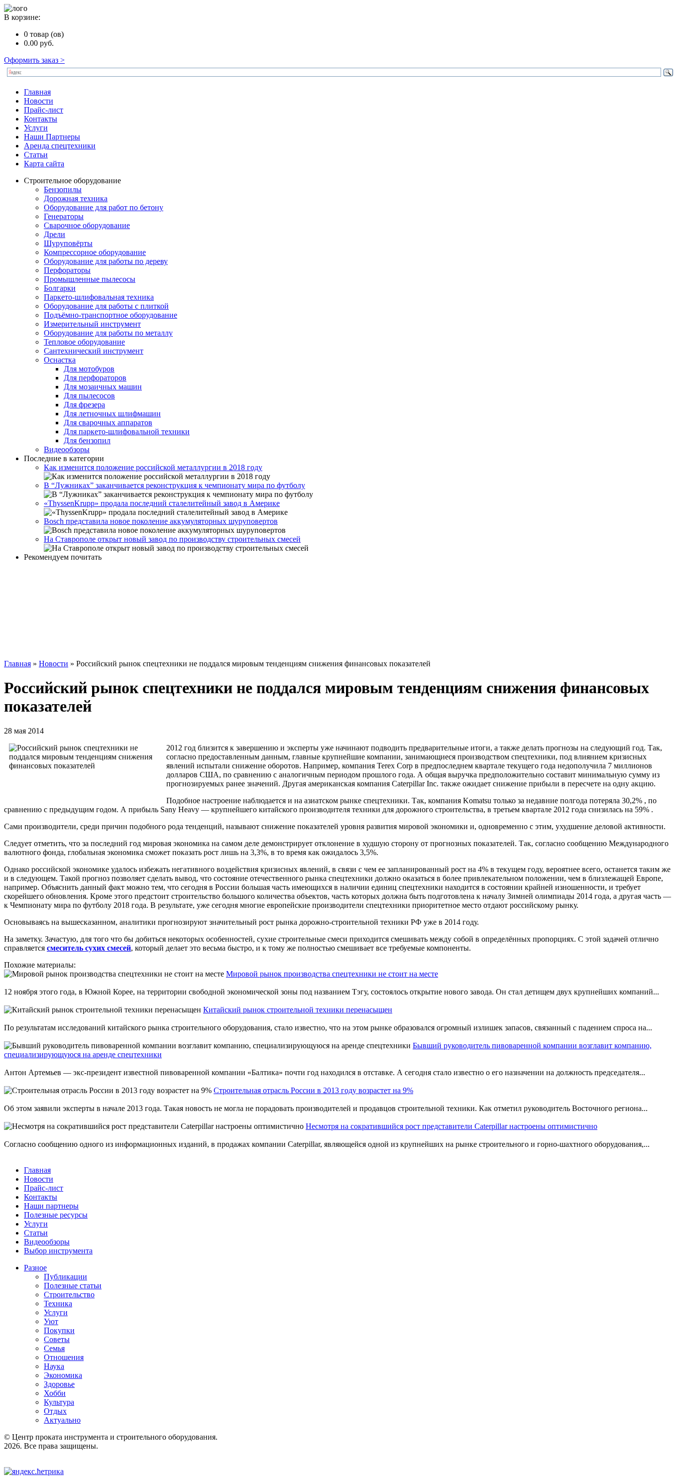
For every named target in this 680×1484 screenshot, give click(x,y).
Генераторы (64, 216)
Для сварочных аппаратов (108, 422)
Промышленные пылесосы (89, 279)
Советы (57, 1339)
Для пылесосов (89, 395)
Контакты (40, 119)
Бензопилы (63, 189)
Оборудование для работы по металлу (108, 333)
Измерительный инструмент (92, 324)
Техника (58, 1303)
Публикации (65, 1276)
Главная (37, 92)
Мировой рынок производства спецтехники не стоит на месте (332, 974)
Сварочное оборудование (87, 225)
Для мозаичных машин (103, 386)
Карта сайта (44, 163)
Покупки (59, 1330)
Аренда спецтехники (60, 145)
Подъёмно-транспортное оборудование (110, 315)
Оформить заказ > (34, 60)
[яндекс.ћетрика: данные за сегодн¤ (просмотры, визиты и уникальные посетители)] (34, 1471)
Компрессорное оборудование (95, 252)
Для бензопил (87, 440)
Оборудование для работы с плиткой (106, 306)
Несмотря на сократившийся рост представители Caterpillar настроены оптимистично (451, 1126)
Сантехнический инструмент (93, 351)
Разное (35, 1267)
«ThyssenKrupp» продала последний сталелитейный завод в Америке (162, 503)
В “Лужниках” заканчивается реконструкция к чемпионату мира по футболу (174, 485)
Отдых (55, 1411)
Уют (51, 1321)
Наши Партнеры (52, 136)
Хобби (55, 1393)
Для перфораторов (95, 377)
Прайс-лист (43, 110)
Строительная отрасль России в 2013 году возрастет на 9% (313, 1090)
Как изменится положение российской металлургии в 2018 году (153, 467)
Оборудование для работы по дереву (106, 261)
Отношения (64, 1357)
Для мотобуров (89, 369)
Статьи (36, 154)
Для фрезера (84, 404)
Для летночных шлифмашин (112, 413)
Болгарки (60, 288)
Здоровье (59, 1384)
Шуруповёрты (68, 243)
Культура (59, 1402)
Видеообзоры (67, 449)
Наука (54, 1366)
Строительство (69, 1294)
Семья (54, 1348)
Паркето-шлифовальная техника (99, 297)
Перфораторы (67, 270)
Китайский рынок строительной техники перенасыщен (297, 1009)
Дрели (54, 234)
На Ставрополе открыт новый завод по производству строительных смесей (172, 539)
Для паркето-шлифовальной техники (127, 431)
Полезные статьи (73, 1285)
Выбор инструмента (58, 1250)
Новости (38, 101)
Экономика (63, 1375)
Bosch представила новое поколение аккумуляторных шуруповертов (161, 521)
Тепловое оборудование (84, 342)
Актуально (62, 1420)
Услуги (36, 128)
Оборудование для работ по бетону (103, 207)
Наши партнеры (51, 1206)
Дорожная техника (76, 198)
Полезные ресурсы (56, 1215)
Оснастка (60, 360)
